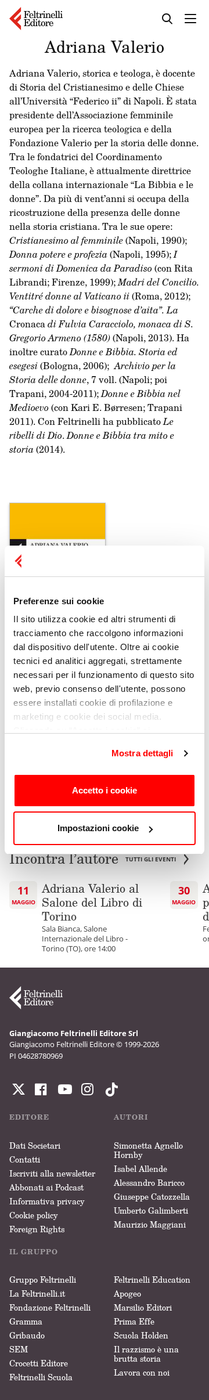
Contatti (24, 1159)
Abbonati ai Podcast (46, 1187)
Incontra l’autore (92, 858)
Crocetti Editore (38, 1363)
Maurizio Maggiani (150, 1224)
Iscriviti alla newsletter (52, 1173)
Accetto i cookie (104, 790)
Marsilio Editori (143, 1307)
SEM (18, 1349)
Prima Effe (134, 1321)
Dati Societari (34, 1145)
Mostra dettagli (142, 753)
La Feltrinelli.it (37, 1293)
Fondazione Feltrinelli (50, 1307)
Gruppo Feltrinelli (42, 1279)
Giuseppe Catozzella (152, 1196)
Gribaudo (27, 1335)
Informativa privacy (47, 1201)
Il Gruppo (33, 1251)
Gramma (25, 1321)
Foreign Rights (36, 1229)
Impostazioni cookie (98, 828)
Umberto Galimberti (151, 1210)
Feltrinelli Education (152, 1279)
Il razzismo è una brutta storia (146, 1354)
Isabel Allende (140, 1169)
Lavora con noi (142, 1372)
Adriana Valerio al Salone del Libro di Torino (92, 902)
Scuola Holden (141, 1335)
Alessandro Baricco (149, 1183)
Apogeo (127, 1293)
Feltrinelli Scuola (41, 1377)
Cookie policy (33, 1215)
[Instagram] (109, 1089)
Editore (29, 1117)
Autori (131, 1117)
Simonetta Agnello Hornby (148, 1150)
